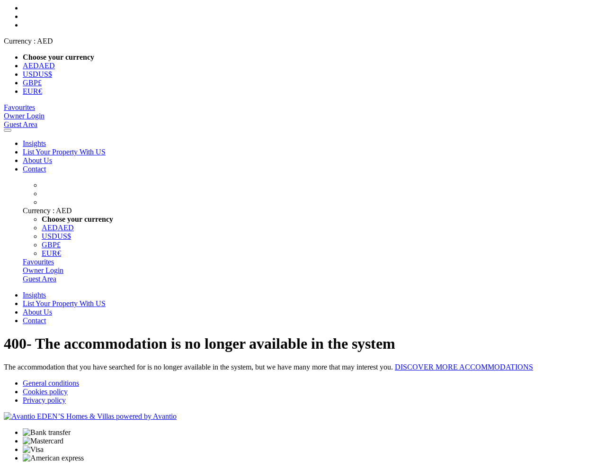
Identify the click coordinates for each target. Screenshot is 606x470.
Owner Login (24, 116)
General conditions (51, 383)
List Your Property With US (64, 152)
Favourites (19, 107)
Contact (34, 169)
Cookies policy (45, 392)
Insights (34, 143)
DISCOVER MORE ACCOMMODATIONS (464, 367)
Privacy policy (44, 400)
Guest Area (20, 124)
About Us (37, 160)
